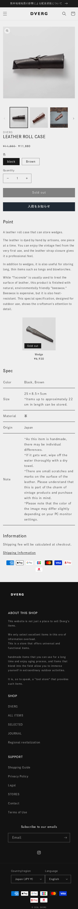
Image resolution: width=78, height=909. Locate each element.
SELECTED (15, 724)
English (54, 879)
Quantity (8, 170)
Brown (30, 161)
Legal (12, 785)
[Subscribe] (65, 837)
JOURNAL (15, 733)
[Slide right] (73, 118)
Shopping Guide (19, 767)
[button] (5, 13)
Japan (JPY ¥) (24, 879)
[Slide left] (4, 118)
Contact (13, 803)
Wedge (39, 354)
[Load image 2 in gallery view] (39, 117)
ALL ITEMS (15, 715)
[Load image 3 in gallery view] (59, 117)
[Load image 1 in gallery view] (19, 117)
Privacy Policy (18, 776)
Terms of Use (17, 812)
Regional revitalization (24, 742)
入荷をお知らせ (39, 206)
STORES (14, 794)
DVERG (13, 706)
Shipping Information (19, 552)
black (11, 161)
